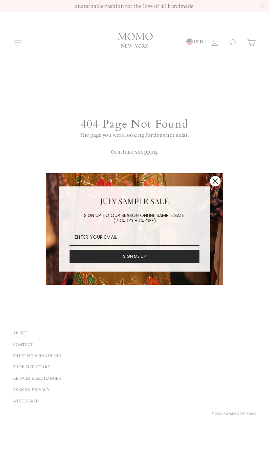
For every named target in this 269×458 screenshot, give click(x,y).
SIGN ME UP (134, 256)
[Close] (215, 181)
